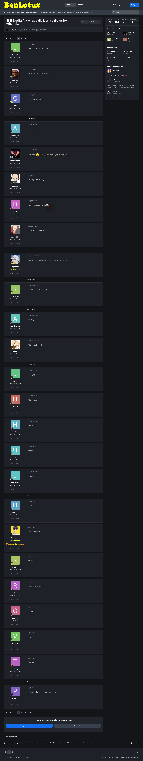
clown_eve (12, 30)
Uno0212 (15, 457)
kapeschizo (15, 237)
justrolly (15, 381)
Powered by (129, 757)
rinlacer (15, 699)
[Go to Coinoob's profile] (15, 178)
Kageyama (15, 538)
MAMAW (15, 643)
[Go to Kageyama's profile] (15, 530)
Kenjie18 (15, 567)
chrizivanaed (15, 161)
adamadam (15, 135)
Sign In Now (77, 726)
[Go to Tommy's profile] (15, 661)
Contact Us (18, 757)
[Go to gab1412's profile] (15, 610)
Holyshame (15, 432)
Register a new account (29, 726)
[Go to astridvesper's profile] (15, 318)
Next (25, 38)
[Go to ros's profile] (15, 585)
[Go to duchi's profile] (15, 204)
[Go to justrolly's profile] (15, 373)
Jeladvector (15, 55)
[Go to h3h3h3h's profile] (15, 505)
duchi (15, 212)
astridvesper (15, 326)
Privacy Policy (9, 757)
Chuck (15, 106)
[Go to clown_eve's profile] (7, 30)
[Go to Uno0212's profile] (15, 450)
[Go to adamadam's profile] (15, 128)
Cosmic (114, 32)
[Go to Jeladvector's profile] (15, 47)
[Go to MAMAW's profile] (15, 636)
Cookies (26, 757)
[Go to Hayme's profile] (15, 399)
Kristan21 (15, 296)
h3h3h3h (15, 512)
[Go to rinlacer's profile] (15, 691)
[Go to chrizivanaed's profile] (15, 153)
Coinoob (15, 186)
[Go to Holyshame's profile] (15, 424)
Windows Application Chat (37, 30)
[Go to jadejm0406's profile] (15, 475)
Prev (11, 38)
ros (15, 593)
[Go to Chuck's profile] (15, 98)
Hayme (15, 407)
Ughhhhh (15, 267)
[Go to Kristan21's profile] (15, 289)
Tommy (15, 669)
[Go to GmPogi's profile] (15, 73)
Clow (15, 351)
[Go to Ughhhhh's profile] (15, 259)
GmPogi (15, 80)
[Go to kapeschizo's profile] (15, 229)
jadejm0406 (15, 483)
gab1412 (15, 618)
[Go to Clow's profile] (15, 344)
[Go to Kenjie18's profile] (15, 560)
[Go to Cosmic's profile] (109, 33)
